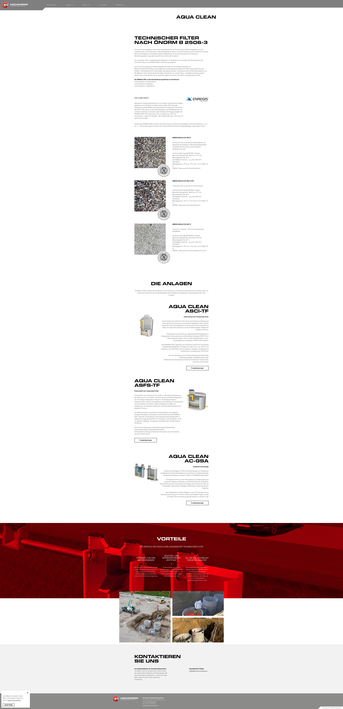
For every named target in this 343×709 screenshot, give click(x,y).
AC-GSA (103, 5)
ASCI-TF (69, 5)
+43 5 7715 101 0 (151, 701)
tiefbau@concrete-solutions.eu (198, 671)
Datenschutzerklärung (14, 700)
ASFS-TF (86, 5)
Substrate (52, 5)
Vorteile (120, 5)
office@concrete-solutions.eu (151, 705)
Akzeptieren (8, 705)
